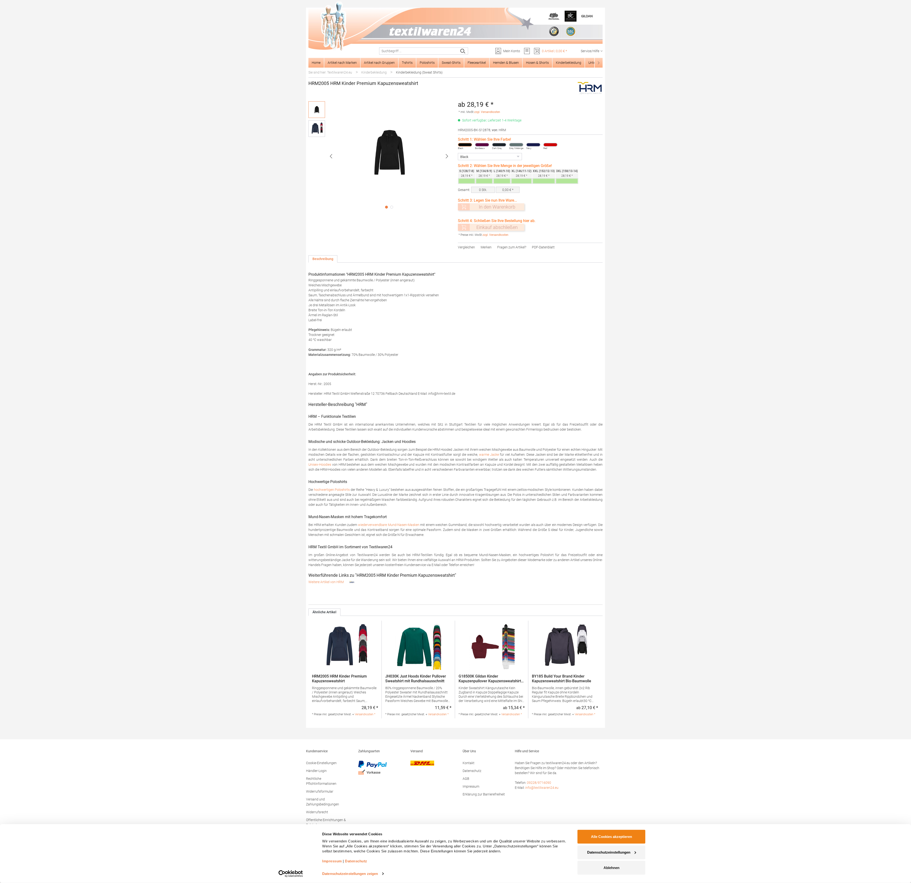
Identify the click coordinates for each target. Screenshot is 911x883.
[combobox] (418, 51)
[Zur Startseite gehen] (455, 26)
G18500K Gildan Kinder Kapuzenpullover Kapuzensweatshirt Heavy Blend (490, 678)
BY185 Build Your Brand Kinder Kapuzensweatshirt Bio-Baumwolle (561, 678)
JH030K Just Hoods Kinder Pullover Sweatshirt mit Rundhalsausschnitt (415, 678)
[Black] (465, 145)
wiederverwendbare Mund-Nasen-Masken (388, 525)
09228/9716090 (539, 783)
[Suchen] (463, 51)
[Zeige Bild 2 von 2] (391, 207)
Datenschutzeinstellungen (608, 852)
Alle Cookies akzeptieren (611, 837)
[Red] (550, 145)
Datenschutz (472, 771)
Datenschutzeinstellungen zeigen (350, 874)
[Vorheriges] (331, 156)
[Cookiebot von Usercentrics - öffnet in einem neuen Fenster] (290, 873)
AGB (466, 779)
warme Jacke (489, 454)
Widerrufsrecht (317, 812)
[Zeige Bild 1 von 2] (386, 207)
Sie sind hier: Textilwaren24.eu (330, 72)
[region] (380, 156)
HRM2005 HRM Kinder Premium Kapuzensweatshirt (339, 678)
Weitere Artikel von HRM (326, 582)
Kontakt (468, 763)
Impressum (471, 786)
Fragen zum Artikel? (511, 247)
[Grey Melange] (516, 145)
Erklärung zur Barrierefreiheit (484, 794)
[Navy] (533, 145)
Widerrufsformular (319, 791)
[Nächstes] (447, 156)
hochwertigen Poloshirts (332, 490)
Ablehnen (611, 868)
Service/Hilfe (590, 51)
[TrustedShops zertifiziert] (554, 31)
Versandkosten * (365, 714)
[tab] (322, 259)
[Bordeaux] (482, 145)
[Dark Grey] (499, 145)
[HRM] (590, 88)
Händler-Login (316, 771)
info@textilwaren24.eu (541, 788)
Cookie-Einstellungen (321, 763)
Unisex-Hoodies (319, 464)
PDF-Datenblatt (543, 247)
